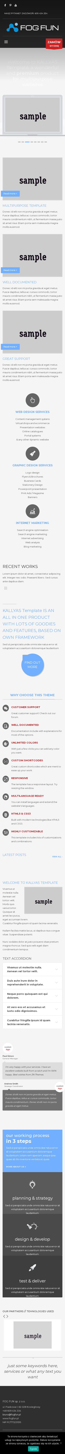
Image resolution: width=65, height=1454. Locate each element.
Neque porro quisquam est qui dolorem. (27, 995)
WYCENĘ (54, 43)
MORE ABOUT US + (16, 1166)
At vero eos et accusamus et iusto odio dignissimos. (26, 1009)
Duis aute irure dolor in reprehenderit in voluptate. (25, 982)
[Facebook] (5, 5)
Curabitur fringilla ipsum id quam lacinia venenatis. (28, 1022)
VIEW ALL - (57, 857)
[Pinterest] (10, 5)
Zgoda (33, 1448)
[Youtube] (15, 5)
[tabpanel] (32, 114)
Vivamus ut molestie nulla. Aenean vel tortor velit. (24, 969)
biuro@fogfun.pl (12, 1414)
